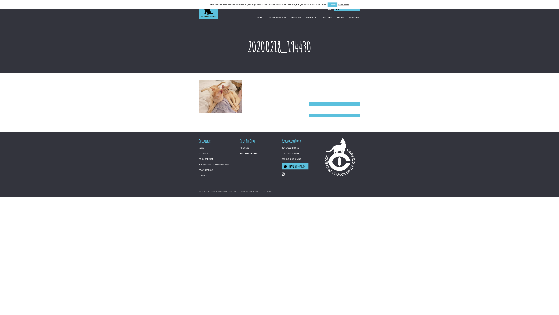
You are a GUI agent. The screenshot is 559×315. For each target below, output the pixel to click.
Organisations (206, 170)
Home (259, 18)
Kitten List (312, 18)
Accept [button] (332, 5)
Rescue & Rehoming (291, 159)
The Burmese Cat (277, 18)
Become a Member (249, 154)
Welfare (327, 18)
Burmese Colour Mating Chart (214, 165)
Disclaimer (267, 191)
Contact (203, 176)
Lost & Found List (290, 154)
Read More (343, 5)
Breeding (354, 18)
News (201, 148)
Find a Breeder (206, 159)
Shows (340, 18)
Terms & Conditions (249, 191)
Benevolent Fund (290, 148)
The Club (296, 18)
